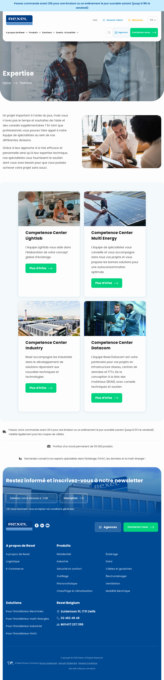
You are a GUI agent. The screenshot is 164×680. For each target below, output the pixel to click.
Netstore (137, 20)
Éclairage (112, 554)
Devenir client (115, 20)
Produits (33, 32)
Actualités (69, 32)
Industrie (62, 561)
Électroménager (116, 576)
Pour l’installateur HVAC (21, 633)
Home (7, 83)
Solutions (47, 32)
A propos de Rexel (15, 32)
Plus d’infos (37, 268)
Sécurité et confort (69, 569)
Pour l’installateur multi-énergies (27, 619)
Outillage (63, 576)
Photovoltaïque (67, 583)
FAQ (95, 20)
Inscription (71, 498)
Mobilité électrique (118, 591)
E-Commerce (15, 569)
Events (59, 32)
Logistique (13, 561)
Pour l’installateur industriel (24, 626)
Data (109, 561)
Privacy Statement (48, 663)
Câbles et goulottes (119, 569)
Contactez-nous (141, 32)
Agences (123, 32)
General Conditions (87, 663)
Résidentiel (64, 554)
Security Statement (67, 663)
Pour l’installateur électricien (24, 611)
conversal (90, 668)
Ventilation (113, 583)
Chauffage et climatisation (74, 591)
